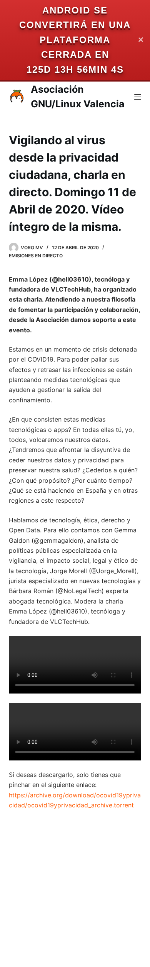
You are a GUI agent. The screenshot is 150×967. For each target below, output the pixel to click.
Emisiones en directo (36, 255)
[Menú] (137, 96)
